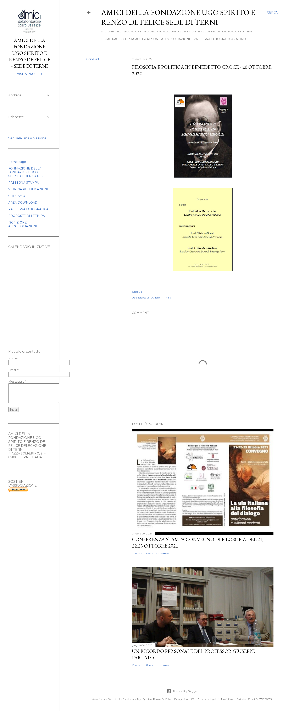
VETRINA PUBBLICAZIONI (28, 189)
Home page (111, 39)
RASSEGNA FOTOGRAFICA (213, 39)
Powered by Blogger (185, 691)
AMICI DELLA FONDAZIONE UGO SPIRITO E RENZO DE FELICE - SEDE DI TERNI (29, 53)
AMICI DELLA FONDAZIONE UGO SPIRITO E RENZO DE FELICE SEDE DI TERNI (178, 17)
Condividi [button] (92, 59)
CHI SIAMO (131, 39)
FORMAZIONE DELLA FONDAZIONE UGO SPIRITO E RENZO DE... (25, 172)
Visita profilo (29, 74)
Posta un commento (158, 553)
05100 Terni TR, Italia (159, 297)
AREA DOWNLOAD (22, 202)
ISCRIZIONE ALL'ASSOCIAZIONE (166, 39)
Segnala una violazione (27, 138)
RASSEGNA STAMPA (23, 182)
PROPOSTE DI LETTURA (26, 216)
